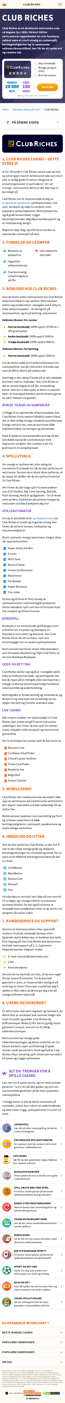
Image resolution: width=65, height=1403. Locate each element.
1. (4, 158)
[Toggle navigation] (60, 4)
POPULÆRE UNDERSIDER (18, 1342)
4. (4, 456)
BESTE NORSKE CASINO (17, 1332)
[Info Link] (62, 1128)
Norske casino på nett (26, 109)
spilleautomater (43, 518)
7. (4, 920)
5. (4, 788)
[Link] (17, 69)
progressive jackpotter (16, 203)
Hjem (5, 109)
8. (4, 1002)
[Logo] (14, 1393)
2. (4, 242)
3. (4, 288)
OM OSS (7, 1362)
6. (4, 836)
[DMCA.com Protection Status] (51, 1393)
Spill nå (47, 87)
